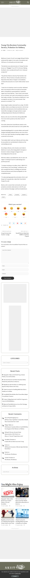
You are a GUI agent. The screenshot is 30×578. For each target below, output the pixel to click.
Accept (15, 576)
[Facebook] (9, 223)
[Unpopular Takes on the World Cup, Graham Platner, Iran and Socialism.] (7, 492)
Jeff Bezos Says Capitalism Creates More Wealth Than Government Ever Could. (16, 420)
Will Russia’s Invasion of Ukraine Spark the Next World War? (16, 448)
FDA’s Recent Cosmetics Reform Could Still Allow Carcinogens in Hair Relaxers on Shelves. (16, 427)
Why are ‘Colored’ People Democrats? (14, 436)
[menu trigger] (3, 2)
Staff (4, 50)
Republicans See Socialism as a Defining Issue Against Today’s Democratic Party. (7, 521)
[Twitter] (13, 223)
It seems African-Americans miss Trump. (14, 441)
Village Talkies (8, 425)
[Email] (9, 227)
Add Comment (20, 50)
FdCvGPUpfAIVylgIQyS (11, 417)
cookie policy (18, 573)
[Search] (28, 2)
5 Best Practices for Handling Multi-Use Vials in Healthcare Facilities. (22, 521)
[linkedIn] (21, 223)
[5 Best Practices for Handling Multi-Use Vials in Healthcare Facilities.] (22, 513)
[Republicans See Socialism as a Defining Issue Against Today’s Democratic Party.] (7, 513)
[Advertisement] (15, 22)
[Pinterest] (17, 223)
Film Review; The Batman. (11, 454)
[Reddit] (25, 223)
